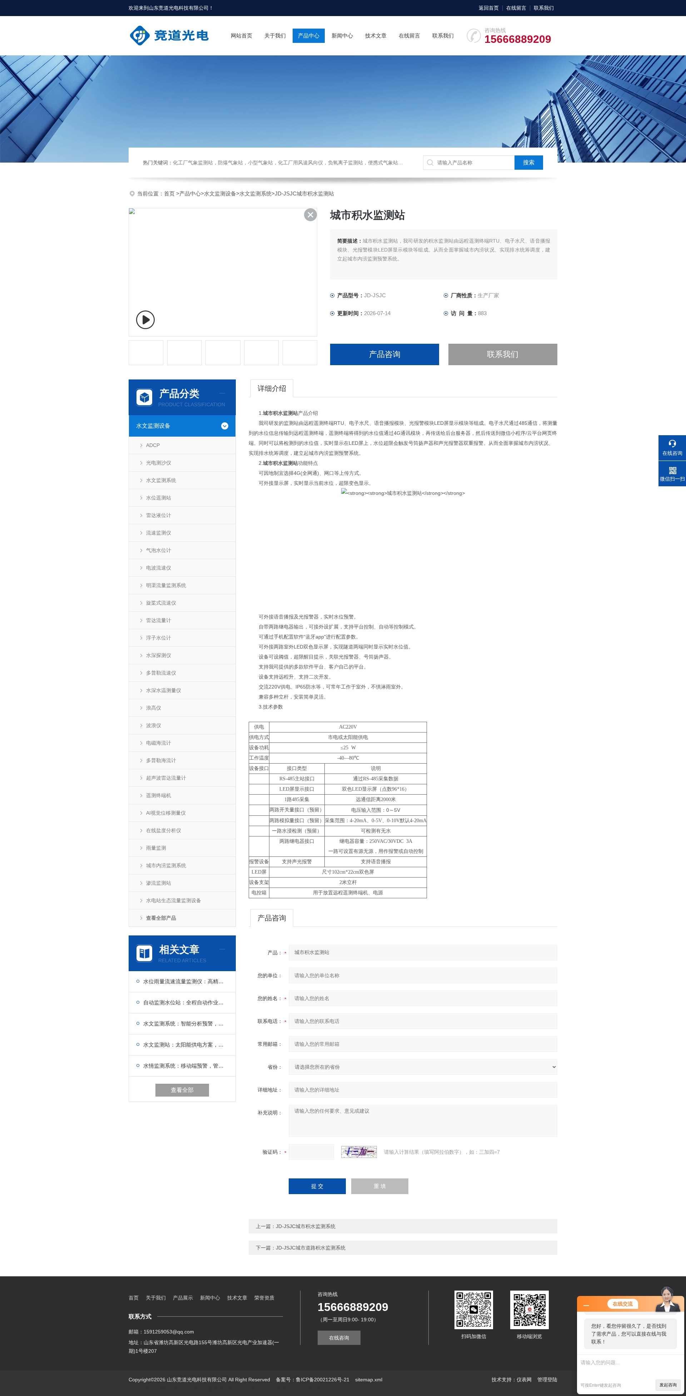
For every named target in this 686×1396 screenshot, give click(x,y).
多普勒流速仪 (161, 673)
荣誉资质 (264, 1298)
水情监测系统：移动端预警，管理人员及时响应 (185, 1066)
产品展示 (183, 1298)
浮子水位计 (158, 638)
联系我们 (544, 8)
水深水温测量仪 (163, 690)
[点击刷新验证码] (359, 1152)
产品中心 (308, 36)
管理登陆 (547, 1379)
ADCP (153, 445)
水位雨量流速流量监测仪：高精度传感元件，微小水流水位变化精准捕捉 (185, 981)
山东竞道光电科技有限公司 (179, 8)
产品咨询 (385, 354)
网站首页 (241, 36)
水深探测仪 (158, 655)
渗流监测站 (158, 883)
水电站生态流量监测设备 (173, 900)
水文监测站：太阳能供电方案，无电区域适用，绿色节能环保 (185, 1045)
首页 (170, 193)
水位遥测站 (158, 498)
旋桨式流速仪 (161, 603)
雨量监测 (156, 848)
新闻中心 (342, 36)
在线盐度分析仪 (163, 830)
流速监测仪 (158, 533)
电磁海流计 (158, 743)
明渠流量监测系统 (166, 585)
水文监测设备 (220, 193)
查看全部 (182, 1090)
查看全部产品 (161, 918)
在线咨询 (339, 1338)
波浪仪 (153, 725)
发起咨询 (668, 1384)
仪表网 (524, 1379)
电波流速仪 (158, 568)
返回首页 (489, 8)
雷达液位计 (158, 515)
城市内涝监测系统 (166, 865)
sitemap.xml (368, 1379)
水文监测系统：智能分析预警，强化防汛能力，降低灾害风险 (185, 1023)
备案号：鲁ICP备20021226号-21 (312, 1379)
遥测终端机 (158, 795)
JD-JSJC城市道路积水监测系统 (311, 1248)
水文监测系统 (255, 193)
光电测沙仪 (158, 463)
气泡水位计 (158, 550)
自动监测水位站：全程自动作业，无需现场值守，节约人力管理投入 (185, 1002)
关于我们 (275, 36)
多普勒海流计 (161, 760)
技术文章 (376, 36)
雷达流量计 (158, 620)
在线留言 (516, 8)
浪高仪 (153, 708)
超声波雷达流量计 (166, 778)
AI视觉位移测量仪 (166, 813)
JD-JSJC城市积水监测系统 (305, 1226)
